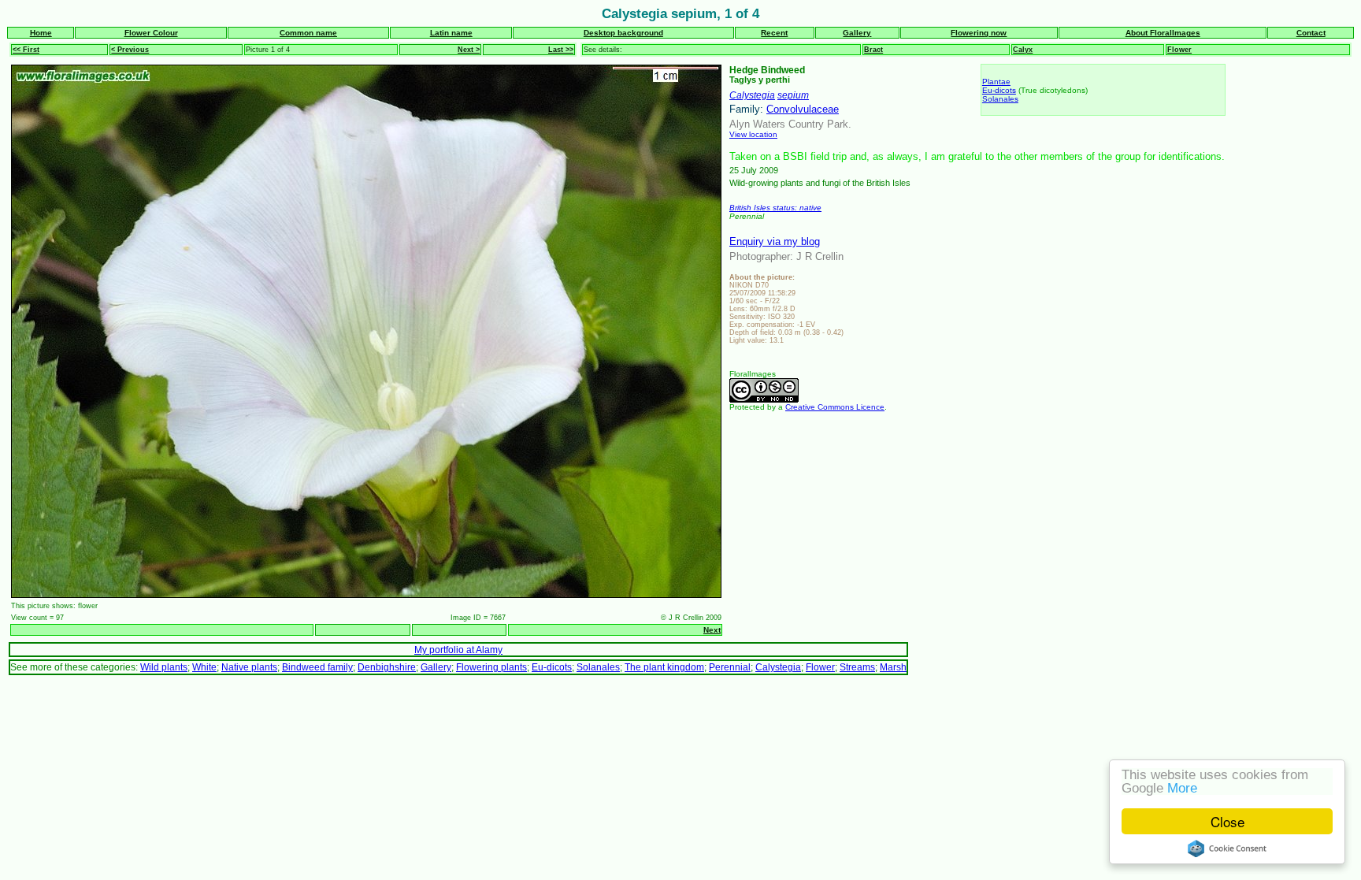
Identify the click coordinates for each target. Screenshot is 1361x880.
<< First (26, 50)
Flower (1179, 50)
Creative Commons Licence (834, 407)
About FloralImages (1163, 32)
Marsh (893, 667)
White (204, 667)
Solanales (1000, 99)
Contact (1311, 32)
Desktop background (623, 32)
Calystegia (752, 95)
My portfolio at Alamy (458, 649)
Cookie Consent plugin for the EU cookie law (1227, 848)
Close (1227, 821)
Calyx (1023, 50)
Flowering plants (491, 667)
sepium (793, 95)
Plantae (996, 81)
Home (41, 32)
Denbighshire (387, 667)
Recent (774, 32)
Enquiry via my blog (774, 241)
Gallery (857, 32)
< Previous (130, 50)
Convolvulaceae (802, 109)
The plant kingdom (664, 667)
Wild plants (163, 667)
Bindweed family (317, 667)
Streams (857, 667)
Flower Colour (151, 32)
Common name (308, 32)
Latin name (451, 32)
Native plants (249, 667)
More (1182, 788)
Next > (469, 50)
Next (712, 630)
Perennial (730, 667)
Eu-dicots (999, 90)
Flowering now (979, 32)
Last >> (560, 50)
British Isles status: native (775, 207)
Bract (873, 50)
